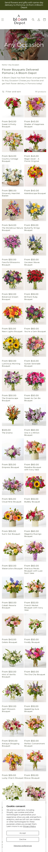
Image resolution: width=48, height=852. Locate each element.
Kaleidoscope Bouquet (35, 193)
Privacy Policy (29, 826)
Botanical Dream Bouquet (10, 298)
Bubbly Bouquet (32, 502)
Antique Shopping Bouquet (10, 744)
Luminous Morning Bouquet (11, 365)
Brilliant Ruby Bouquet (31, 298)
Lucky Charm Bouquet (13, 778)
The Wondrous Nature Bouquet (12, 229)
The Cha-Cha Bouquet (34, 674)
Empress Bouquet (10, 467)
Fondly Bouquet (32, 642)
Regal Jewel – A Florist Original (31, 160)
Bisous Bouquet (32, 778)
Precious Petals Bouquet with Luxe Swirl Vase (33, 570)
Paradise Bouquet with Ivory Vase (32, 468)
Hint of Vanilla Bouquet (9, 675)
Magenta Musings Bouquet (32, 535)
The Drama (7, 433)
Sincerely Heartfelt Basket (11, 194)
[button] (33, 19)
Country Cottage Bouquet (10, 160)
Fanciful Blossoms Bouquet (11, 263)
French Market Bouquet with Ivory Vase (33, 607)
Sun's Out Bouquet (11, 534)
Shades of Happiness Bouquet (34, 125)
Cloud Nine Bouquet (12, 502)
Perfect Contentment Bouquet (34, 744)
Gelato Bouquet (9, 642)
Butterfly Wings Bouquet (32, 229)
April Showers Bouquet (8, 710)
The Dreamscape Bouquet (10, 399)
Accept (23, 833)
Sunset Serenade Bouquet (32, 365)
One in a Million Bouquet (32, 434)
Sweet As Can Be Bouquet (32, 399)
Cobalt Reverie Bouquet (9, 606)
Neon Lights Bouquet (12, 331)
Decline (22, 839)
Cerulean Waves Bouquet (32, 263)
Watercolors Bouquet (12, 568)
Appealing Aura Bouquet (31, 710)
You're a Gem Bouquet (35, 331)
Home (4, 65)
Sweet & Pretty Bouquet (9, 125)
